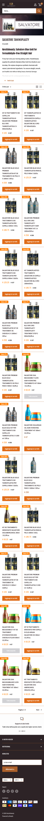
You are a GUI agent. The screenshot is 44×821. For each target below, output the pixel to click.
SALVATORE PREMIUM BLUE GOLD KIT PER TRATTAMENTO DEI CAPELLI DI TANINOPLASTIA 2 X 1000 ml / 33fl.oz (10, 431)
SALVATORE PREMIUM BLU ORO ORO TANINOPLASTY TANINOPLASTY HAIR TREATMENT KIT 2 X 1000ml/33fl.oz (31, 224)
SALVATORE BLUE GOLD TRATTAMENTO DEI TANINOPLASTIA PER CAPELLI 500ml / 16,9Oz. (10, 274)
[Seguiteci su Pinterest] (16, 791)
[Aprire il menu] (3, 5)
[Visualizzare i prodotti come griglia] (37, 87)
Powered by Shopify (7, 816)
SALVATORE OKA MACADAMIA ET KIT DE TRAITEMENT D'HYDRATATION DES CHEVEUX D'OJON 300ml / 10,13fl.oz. (11, 633)
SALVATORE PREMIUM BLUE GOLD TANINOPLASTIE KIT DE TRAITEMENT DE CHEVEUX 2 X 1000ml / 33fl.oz (10, 329)
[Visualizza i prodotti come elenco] (41, 87)
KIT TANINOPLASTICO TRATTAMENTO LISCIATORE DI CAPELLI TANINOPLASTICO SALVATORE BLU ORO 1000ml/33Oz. (32, 277)
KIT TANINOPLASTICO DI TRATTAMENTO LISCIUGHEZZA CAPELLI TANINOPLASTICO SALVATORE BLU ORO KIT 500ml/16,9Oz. (32, 119)
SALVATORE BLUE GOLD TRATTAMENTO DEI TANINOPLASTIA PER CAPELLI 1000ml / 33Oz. (10, 222)
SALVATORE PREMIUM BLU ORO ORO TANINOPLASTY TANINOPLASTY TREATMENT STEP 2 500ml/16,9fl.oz (31, 329)
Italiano (5, 780)
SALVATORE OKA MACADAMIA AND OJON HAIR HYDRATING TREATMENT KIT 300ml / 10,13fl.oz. (10, 684)
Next (37, 710)
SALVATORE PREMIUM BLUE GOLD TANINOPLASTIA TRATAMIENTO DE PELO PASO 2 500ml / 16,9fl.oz (10, 380)
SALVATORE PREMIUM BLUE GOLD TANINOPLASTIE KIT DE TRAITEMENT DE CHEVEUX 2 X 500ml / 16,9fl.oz (10, 581)
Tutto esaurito (33, 396)
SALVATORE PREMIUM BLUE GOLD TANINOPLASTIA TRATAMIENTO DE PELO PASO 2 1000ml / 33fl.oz (32, 482)
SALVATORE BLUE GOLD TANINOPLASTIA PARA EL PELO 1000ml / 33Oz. (32, 530)
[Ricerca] (39, 10)
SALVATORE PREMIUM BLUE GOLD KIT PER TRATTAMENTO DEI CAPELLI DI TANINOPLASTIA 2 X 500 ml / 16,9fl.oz (32, 581)
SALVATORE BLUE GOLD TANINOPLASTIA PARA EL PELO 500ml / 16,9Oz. (32, 171)
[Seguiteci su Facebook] (3, 791)
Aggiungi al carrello (11, 139)
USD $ (17, 780)
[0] (39, 4)
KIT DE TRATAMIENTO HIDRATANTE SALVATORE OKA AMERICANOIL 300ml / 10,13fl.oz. (11, 531)
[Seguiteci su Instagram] (12, 791)
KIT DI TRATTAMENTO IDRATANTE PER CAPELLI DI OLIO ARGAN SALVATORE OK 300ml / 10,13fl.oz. (32, 632)
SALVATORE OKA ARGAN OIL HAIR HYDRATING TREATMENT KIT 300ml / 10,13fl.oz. (32, 429)
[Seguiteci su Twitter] (8, 791)
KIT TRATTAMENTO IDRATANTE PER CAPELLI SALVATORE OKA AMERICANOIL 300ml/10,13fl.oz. (32, 684)
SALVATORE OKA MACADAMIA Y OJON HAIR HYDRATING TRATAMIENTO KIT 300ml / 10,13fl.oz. (32, 380)
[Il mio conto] (35, 4)
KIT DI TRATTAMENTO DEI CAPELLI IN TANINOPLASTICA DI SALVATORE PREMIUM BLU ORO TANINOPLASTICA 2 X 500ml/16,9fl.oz (11, 121)
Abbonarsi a (10, 769)
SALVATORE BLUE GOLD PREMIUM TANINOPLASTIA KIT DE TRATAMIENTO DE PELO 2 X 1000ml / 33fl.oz (11, 173)
